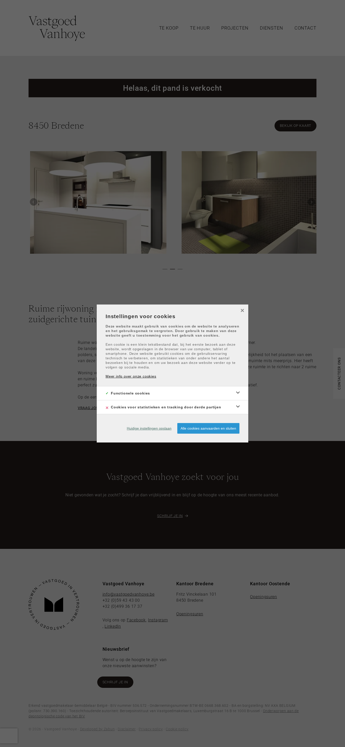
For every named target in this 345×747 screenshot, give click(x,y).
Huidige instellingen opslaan (149, 428)
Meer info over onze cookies (131, 376)
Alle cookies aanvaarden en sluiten (208, 428)
